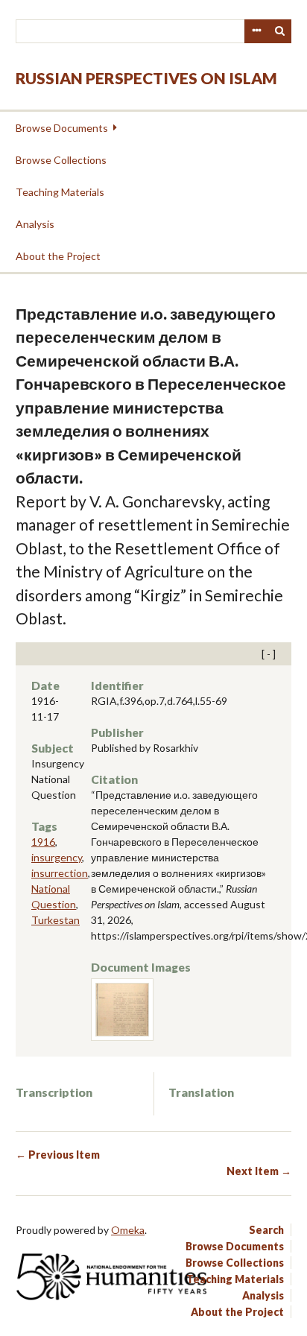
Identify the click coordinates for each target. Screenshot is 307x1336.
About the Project (58, 256)
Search (280, 31)
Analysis (35, 224)
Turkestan (55, 920)
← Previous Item (58, 1154)
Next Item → (259, 1171)
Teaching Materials (60, 192)
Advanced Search (256, 31)
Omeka (128, 1229)
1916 (43, 841)
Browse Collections (61, 159)
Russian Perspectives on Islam (146, 78)
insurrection (59, 873)
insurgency (56, 857)
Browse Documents (62, 127)
